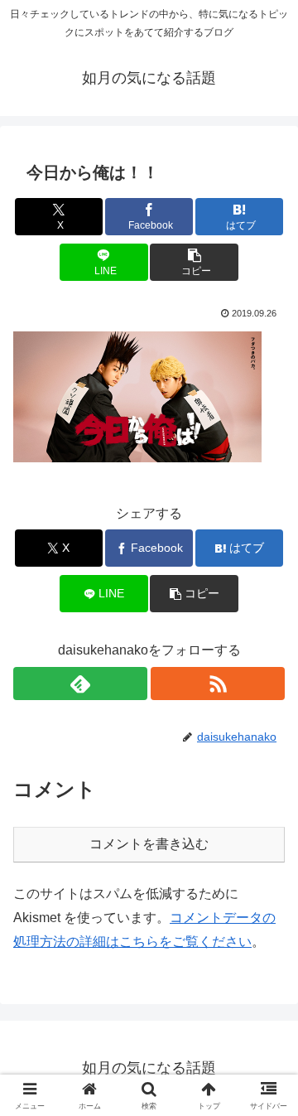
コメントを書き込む (149, 844)
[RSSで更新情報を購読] (218, 683)
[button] (194, 262)
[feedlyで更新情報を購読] (80, 683)
